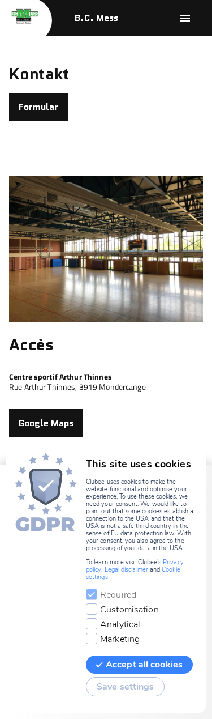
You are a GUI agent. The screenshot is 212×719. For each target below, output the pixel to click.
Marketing (120, 639)
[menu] (184, 18)
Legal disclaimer (126, 569)
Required (118, 595)
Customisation (129, 609)
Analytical (120, 624)
